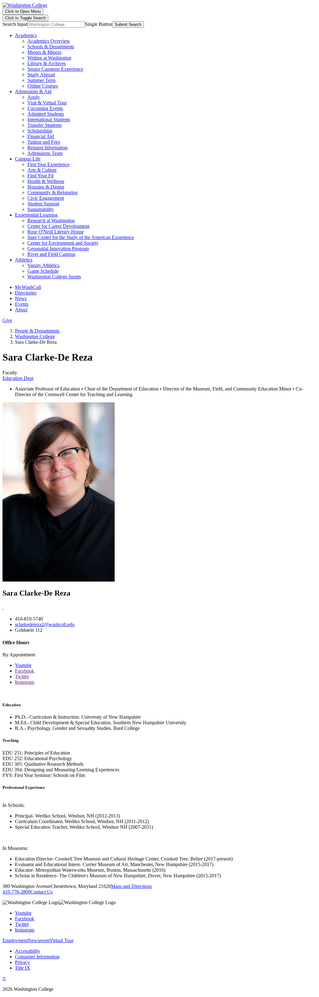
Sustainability (40, 209)
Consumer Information (37, 956)
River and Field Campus (51, 254)
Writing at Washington (49, 57)
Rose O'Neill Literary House (55, 231)
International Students (48, 119)
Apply (33, 97)
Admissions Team (45, 153)
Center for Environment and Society (62, 243)
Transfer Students (44, 125)
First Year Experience (48, 164)
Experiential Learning (36, 215)
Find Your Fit (40, 175)
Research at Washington (51, 220)
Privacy (22, 962)
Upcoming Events (45, 108)
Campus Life (27, 158)
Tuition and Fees (43, 142)
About (21, 309)
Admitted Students (45, 114)
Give (7, 320)
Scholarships (39, 130)
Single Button (98, 24)
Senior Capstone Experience (55, 69)
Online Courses (42, 86)
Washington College (35, 336)
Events (21, 304)
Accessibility (27, 951)
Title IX (22, 968)
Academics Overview (48, 41)
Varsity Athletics (43, 265)
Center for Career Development (58, 226)
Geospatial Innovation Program (58, 248)
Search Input (14, 24)
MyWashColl (28, 287)
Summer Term (41, 80)
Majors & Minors (44, 52)
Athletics (23, 259)
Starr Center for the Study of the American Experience (80, 237)
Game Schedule (43, 271)
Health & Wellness (45, 181)
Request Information (47, 147)
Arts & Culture (42, 170)
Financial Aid (40, 136)
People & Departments (37, 330)
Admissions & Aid (33, 91)
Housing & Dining (45, 186)
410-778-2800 (16, 891)
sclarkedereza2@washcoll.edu (44, 624)
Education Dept (17, 378)
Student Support (43, 203)
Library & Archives (46, 63)
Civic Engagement (45, 198)
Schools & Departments (50, 46)
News (20, 298)
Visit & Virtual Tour (47, 102)
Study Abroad (41, 74)
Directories (25, 292)
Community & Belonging (52, 192)
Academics (26, 35)
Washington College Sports (54, 276)
